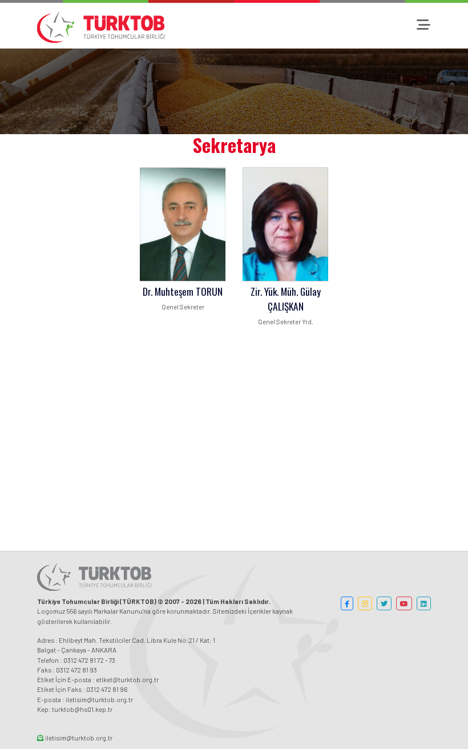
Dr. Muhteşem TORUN (183, 291)
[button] (347, 603)
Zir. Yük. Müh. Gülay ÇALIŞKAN (286, 298)
